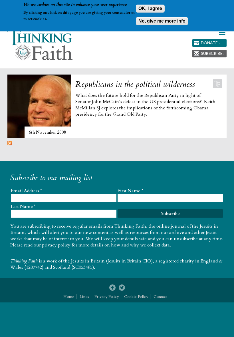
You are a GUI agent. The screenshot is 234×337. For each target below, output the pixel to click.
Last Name (23, 206)
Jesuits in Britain (88, 261)
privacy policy (56, 245)
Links (84, 296)
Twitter (121, 287)
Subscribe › (213, 53)
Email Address (26, 191)
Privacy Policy (106, 296)
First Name (130, 191)
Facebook (112, 287)
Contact (160, 296)
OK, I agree (150, 8)
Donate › (210, 42)
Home (68, 296)
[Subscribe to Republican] (9, 144)
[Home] (40, 45)
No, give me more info (161, 21)
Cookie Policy (136, 296)
